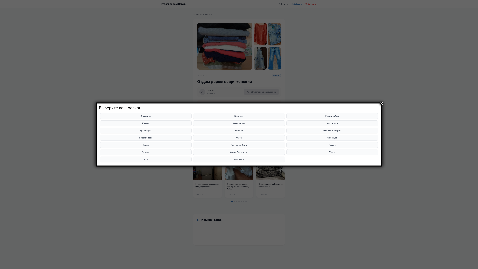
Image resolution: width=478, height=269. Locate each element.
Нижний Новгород (332, 130)
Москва (239, 130)
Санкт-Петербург (239, 152)
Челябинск (239, 159)
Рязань (332, 145)
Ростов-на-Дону (239, 145)
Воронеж (239, 116)
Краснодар (332, 123)
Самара (145, 152)
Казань (145, 123)
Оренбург (332, 137)
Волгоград (146, 116)
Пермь (146, 145)
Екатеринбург (332, 116)
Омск (239, 137)
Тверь (332, 152)
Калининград (239, 123)
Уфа (146, 159)
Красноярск (146, 130)
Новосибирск (145, 137)
